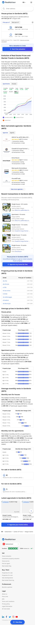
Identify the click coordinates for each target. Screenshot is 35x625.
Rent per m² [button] (15, 22)
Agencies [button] (5, 132)
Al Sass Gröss (6, 290)
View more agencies (17, 189)
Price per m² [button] (6, 22)
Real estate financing (8, 580)
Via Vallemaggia (7, 297)
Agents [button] (12, 132)
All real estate (6, 609)
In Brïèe (5, 294)
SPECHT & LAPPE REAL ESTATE (23, 210)
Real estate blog (6, 566)
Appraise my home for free (19, 264)
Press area (5, 596)
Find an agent (6, 563)
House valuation (6, 556)
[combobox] (17, 8)
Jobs (3, 599)
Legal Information (7, 606)
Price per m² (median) (24, 277)
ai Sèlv (4, 287)
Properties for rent (7, 575)
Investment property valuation (10, 558)
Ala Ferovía (6, 284)
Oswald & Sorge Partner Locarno (24, 231)
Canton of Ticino (18, 531)
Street (4, 277)
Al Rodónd (6, 300)
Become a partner (7, 587)
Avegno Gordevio (29, 531)
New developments (7, 578)
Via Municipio (7, 303)
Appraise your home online (18, 525)
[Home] (2, 531)
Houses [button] (14, 84)
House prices (5, 561)
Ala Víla (5, 281)
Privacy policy (6, 604)
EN (23, 2)
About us (4, 594)
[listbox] (17, 511)
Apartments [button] (6, 84)
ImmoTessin (18, 251)
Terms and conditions (8, 601)
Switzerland (8, 531)
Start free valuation (18, 49)
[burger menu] (31, 2)
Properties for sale (7, 573)
